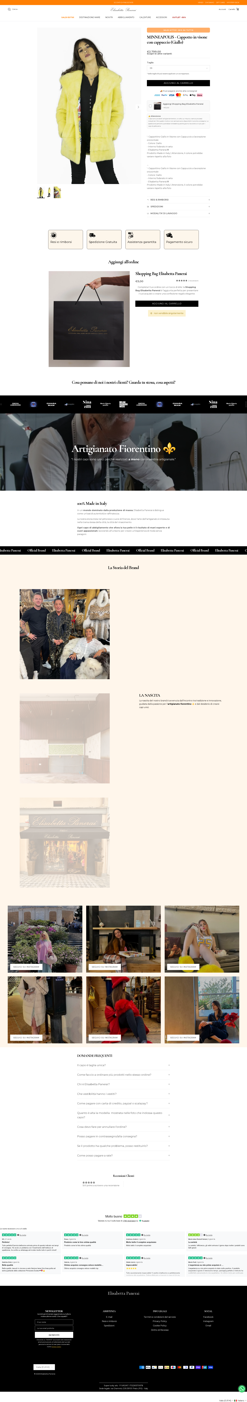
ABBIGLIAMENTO (126, 17)
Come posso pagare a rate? (95, 1155)
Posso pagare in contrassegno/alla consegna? (107, 1136)
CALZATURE (145, 17)
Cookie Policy (160, 1325)
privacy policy (56, 1347)
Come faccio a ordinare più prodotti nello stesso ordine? (114, 1074)
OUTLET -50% (179, 17)
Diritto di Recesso (160, 1330)
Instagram (208, 1321)
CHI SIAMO (209, 2)
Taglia (150, 62)
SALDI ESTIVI (67, 17)
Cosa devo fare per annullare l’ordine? (102, 1126)
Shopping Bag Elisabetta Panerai (161, 273)
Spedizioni (109, 1325)
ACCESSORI (161, 17)
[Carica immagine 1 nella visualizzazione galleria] (89, 106)
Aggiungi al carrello (178, 83)
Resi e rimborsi (109, 1321)
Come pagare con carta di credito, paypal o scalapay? (112, 1103)
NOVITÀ (109, 17)
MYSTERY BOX (233, 2)
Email (208, 1325)
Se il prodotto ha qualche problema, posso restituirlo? (112, 1145)
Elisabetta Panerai (47, 1374)
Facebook (208, 1317)
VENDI (200, 2)
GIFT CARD (220, 2)
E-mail (109, 1317)
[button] (226, 1400)
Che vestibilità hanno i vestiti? (97, 1093)
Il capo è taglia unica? (91, 1065)
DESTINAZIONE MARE (89, 17)
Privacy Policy (160, 1321)
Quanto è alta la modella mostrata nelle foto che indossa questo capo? (119, 1115)
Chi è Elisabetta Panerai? (93, 1084)
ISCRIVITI (54, 1335)
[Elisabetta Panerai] (123, 9)
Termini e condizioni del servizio (160, 1317)
